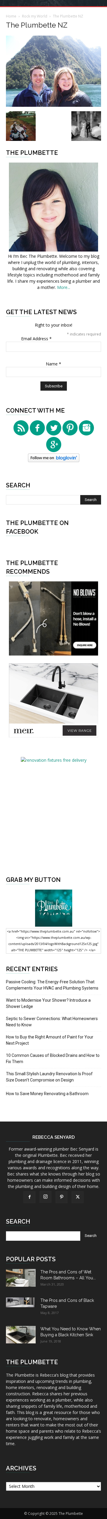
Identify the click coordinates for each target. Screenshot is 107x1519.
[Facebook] (29, 1197)
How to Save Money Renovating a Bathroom (47, 1093)
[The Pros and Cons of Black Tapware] (21, 1302)
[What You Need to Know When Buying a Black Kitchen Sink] (21, 1334)
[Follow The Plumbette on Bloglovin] (53, 460)
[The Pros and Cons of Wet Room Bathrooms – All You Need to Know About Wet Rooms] (21, 1278)
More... (63, 287)
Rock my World (34, 16)
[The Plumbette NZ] (53, 105)
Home (11, 16)
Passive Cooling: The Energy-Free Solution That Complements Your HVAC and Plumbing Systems (52, 984)
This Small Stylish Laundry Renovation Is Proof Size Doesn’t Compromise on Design (49, 1076)
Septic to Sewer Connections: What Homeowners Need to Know (52, 1021)
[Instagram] (45, 1197)
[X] (78, 1197)
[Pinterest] (61, 1197)
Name (53, 364)
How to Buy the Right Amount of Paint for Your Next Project (49, 1040)
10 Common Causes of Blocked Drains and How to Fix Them (53, 1058)
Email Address (36, 338)
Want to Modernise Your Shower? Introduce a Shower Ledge (48, 1003)
